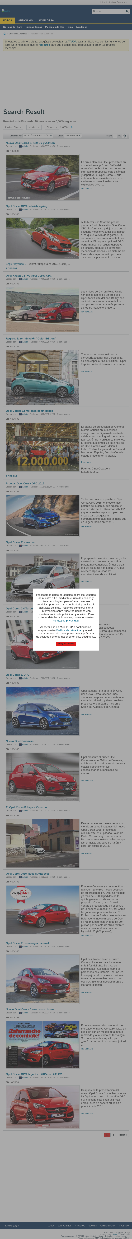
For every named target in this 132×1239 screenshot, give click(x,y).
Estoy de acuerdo (66, 644)
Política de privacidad (66, 620)
